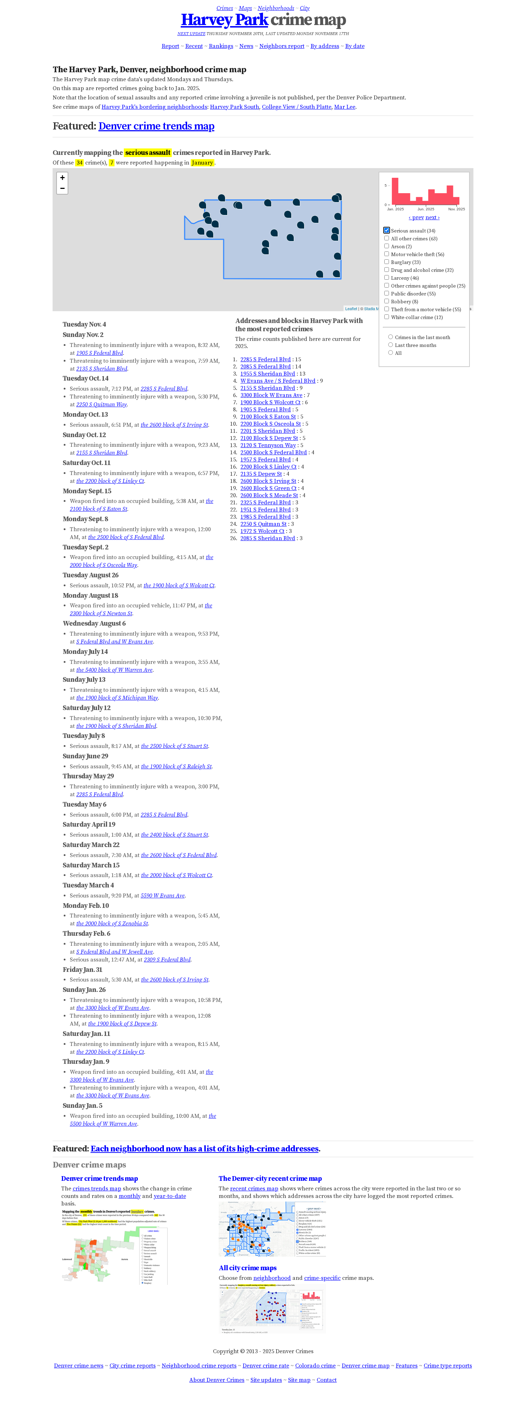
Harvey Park (224, 20)
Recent (194, 46)
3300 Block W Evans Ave (271, 395)
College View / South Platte (296, 107)
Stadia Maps (375, 308)
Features (407, 1365)
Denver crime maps (89, 1165)
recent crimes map (254, 1188)
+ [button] (62, 177)
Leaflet (351, 308)
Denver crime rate (266, 1365)
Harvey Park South (234, 107)
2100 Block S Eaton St (268, 416)
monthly (130, 1196)
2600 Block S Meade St (269, 495)
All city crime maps (247, 1268)
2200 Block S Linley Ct (268, 466)
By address (325, 46)
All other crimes (414, 239)
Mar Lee (344, 107)
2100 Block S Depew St (269, 438)
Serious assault (412, 231)
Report (170, 46)
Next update (191, 33)
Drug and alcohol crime (422, 270)
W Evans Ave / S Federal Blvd (278, 381)
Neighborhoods (276, 8)
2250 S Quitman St (263, 524)
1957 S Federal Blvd (265, 459)
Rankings (221, 46)
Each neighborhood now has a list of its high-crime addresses (204, 1149)
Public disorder (413, 294)
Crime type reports (448, 1365)
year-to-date (170, 1196)
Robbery (404, 302)
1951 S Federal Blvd (265, 509)
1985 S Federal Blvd (265, 516)
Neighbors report (282, 46)
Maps (245, 8)
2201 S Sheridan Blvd (267, 431)
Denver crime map (366, 1365)
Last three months (415, 345)
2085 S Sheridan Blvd (267, 538)
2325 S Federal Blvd (265, 502)
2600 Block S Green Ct (268, 488)
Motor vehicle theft (417, 254)
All (398, 353)
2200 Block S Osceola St (270, 423)
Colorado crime (315, 1365)
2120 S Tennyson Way (268, 445)
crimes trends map (97, 1188)
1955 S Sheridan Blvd (267, 373)
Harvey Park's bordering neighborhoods (154, 107)
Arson (401, 247)
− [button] (62, 188)
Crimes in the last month (422, 337)
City (305, 8)
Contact (327, 1380)
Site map (299, 1380)
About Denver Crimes (216, 1380)
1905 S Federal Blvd (265, 409)
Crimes (224, 8)
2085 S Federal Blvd (265, 366)
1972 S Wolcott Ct (262, 531)
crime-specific (322, 1278)
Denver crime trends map (156, 126)
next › (432, 217)
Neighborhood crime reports (199, 1365)
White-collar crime (416, 317)
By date (355, 46)
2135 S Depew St (261, 474)
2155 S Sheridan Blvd (267, 388)
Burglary (405, 262)
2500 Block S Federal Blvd (273, 452)
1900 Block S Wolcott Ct (270, 402)
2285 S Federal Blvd (265, 359)
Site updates (266, 1380)
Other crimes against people (428, 286)
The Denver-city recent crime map (270, 1178)
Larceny (404, 278)
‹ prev (416, 217)
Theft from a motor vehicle (425, 310)
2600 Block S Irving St (268, 481)
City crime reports (132, 1365)
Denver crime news (78, 1365)
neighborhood (272, 1278)
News (246, 46)
